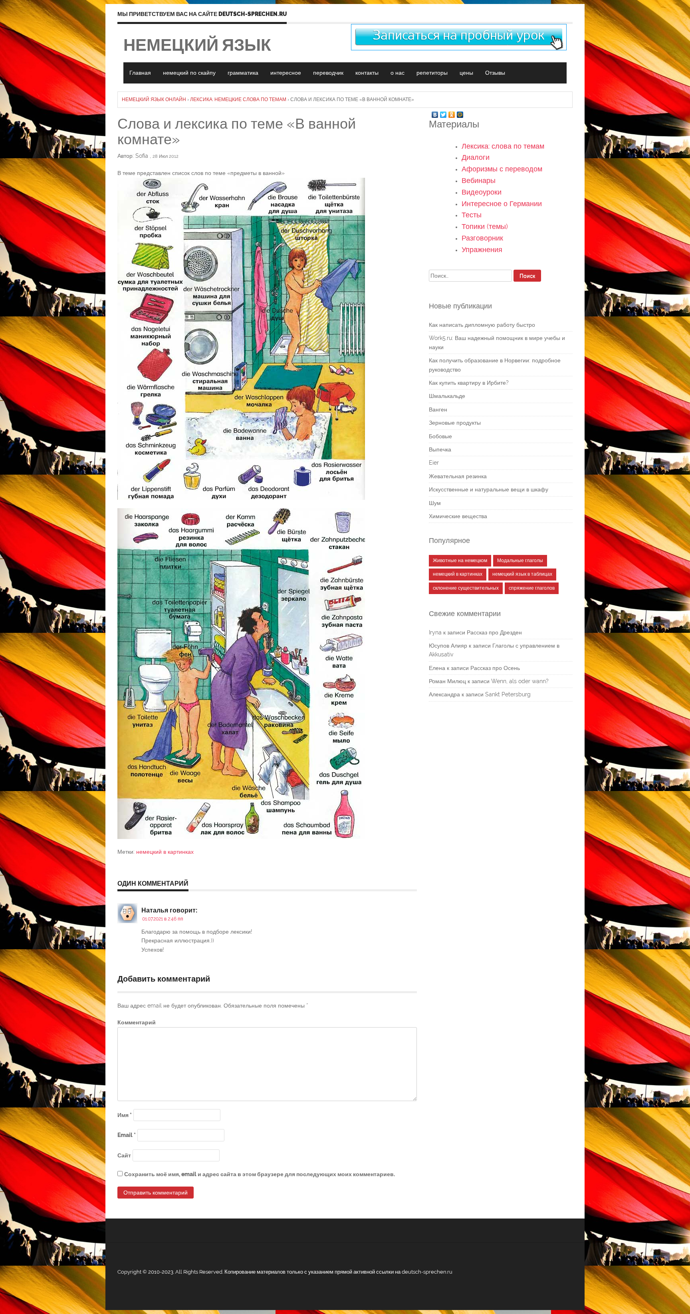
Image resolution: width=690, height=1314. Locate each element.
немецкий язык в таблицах (522, 574)
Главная (140, 73)
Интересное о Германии (502, 203)
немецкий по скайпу (189, 73)
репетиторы (432, 73)
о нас (397, 73)
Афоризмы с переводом (502, 169)
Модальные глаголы (520, 560)
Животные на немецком (460, 560)
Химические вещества (458, 516)
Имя (124, 1115)
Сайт (124, 1155)
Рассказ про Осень (495, 668)
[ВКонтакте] (435, 112)
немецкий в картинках (165, 852)
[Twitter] (443, 112)
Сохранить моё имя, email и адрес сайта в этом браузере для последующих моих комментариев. (259, 1174)
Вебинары (479, 180)
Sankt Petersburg (508, 694)
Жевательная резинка (458, 476)
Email (126, 1135)
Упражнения (482, 249)
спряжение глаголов (532, 588)
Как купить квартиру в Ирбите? (469, 383)
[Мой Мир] (460, 112)
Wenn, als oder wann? (520, 681)
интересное (285, 73)
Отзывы (495, 73)
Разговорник (482, 238)
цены (466, 73)
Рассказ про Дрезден (494, 632)
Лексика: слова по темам (503, 146)
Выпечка (440, 449)
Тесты (472, 215)
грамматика (243, 73)
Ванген (438, 409)
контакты (367, 73)
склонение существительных (466, 588)
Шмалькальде (447, 396)
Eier (434, 462)
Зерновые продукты (455, 422)
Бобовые (440, 436)
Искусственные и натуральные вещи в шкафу (488, 489)
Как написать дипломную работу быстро (482, 325)
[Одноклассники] (452, 112)
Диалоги (476, 157)
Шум (435, 503)
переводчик (328, 73)
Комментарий (136, 1022)
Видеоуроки (482, 192)
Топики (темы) (485, 226)
